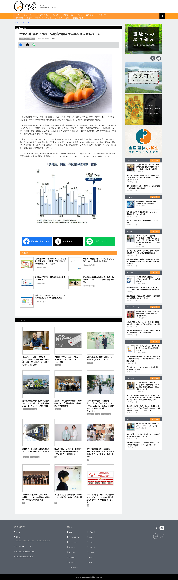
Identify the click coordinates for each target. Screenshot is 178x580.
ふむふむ (21, 38)
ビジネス (58, 18)
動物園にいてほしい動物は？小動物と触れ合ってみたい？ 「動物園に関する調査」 (98, 279)
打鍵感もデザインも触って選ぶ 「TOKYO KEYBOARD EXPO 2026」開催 (67, 359)
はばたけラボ (78, 18)
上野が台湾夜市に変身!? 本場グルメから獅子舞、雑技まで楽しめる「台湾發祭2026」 (147, 313)
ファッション (68, 15)
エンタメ (56, 15)
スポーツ (102, 15)
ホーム (18, 532)
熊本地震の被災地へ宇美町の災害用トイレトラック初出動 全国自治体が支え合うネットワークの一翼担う (36, 403)
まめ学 (29, 18)
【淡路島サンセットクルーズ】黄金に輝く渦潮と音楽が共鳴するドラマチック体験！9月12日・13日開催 (147, 167)
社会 (35, 409)
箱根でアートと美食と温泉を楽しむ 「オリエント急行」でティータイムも (36, 451)
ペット (48, 18)
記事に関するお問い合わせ (24, 557)
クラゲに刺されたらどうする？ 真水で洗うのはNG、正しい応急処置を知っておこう (148, 348)
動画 (67, 18)
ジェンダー (28, 15)
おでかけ (19, 18)
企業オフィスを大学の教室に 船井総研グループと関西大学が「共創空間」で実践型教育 (68, 403)
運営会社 (18, 537)
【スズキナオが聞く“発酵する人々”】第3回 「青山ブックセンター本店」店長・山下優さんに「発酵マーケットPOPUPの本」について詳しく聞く (100, 406)
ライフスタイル (42, 15)
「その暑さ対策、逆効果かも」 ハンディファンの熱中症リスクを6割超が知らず (148, 279)
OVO (53, 38)
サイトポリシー (28, 540)
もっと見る (155, 160)
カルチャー (90, 15)
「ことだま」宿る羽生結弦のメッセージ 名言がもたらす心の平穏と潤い (68, 497)
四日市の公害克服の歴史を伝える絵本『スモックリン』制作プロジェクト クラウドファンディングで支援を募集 (143, 359)
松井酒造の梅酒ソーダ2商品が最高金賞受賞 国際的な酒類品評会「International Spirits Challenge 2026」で (143, 261)
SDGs (18, 15)
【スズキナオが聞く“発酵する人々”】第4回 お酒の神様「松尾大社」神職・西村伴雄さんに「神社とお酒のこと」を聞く (143, 177)
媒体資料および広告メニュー (25, 551)
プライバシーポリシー (43, 540)
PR (56, 457)
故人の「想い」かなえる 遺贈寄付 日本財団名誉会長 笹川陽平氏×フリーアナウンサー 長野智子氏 (68, 451)
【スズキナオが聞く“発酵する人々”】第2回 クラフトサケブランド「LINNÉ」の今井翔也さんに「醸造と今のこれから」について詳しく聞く (143, 408)
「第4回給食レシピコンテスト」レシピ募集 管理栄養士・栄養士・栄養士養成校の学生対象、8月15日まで (50, 261)
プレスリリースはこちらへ (24, 546)
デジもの (39, 18)
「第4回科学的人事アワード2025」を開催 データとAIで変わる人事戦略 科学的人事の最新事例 (36, 497)
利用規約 (18, 540)
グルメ (80, 15)
